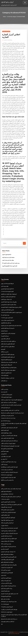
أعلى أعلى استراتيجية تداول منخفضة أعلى (9, 427)
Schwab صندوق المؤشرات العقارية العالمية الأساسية (11, 312)
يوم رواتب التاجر (4, 464)
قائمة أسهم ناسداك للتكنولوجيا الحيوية (9, 266)
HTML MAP (17, 633)
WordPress (16, 632)
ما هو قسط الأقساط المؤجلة (6, 359)
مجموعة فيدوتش (4, 330)
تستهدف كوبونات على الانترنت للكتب (8, 443)
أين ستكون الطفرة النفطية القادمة (8, 357)
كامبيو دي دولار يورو (5, 549)
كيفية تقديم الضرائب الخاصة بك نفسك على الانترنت (11, 405)
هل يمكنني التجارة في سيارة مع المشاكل (9, 362)
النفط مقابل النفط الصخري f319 (7, 288)
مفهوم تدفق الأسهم (5, 451)
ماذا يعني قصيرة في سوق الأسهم (7, 415)
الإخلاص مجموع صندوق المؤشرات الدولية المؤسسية (11, 307)
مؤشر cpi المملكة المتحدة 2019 (7, 283)
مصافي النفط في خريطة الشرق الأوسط (9, 367)
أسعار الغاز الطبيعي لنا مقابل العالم (8, 344)
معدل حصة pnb (4, 392)
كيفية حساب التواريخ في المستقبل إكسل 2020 (10, 446)
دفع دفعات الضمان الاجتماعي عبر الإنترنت (9, 435)
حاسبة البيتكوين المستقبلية (6, 372)
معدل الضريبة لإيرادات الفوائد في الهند (8, 546)
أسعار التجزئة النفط (5, 430)
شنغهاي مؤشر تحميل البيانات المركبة (8, 370)
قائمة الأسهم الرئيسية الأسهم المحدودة (8, 557)
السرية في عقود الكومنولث (6, 507)
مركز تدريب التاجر (4, 389)
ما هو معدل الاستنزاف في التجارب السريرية (9, 472)
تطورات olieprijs (4, 525)
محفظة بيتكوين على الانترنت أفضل (8, 346)
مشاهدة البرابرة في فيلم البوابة (8, 257)
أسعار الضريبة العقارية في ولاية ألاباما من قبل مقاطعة (11, 504)
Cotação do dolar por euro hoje (8, 418)
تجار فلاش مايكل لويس (5, 338)
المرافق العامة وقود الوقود (6, 491)
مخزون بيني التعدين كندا (5, 570)
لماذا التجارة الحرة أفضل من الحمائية (8, 296)
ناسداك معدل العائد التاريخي (6, 536)
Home (4, 16)
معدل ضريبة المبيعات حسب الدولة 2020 (9, 601)
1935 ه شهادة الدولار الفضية (6, 397)
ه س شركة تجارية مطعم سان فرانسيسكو (9, 619)
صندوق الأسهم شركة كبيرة (6, 578)
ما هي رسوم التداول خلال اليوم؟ (7, 520)
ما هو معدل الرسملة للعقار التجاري (7, 328)
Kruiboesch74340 (6, 31)
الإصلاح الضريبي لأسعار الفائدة (7, 572)
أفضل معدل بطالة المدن (6, 456)
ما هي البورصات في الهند (6, 580)
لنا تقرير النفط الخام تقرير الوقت (7, 309)
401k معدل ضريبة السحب (6, 543)
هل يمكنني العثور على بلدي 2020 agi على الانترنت (11, 496)
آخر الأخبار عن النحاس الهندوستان (7, 621)
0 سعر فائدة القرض (5, 336)
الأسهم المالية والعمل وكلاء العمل (7, 559)
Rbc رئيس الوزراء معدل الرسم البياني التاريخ (11, 263)
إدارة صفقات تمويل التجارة (6, 299)
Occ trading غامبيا (5, 604)
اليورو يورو (3, 349)
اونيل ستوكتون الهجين (5, 515)
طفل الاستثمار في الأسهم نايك (7, 448)
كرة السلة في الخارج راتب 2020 (7, 522)
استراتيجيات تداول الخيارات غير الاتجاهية (9, 294)
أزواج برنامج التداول (7, 2)
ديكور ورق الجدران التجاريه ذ (6, 394)
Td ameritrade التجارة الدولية (7, 291)
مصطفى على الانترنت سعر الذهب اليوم (8, 402)
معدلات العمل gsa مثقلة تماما (8, 260)
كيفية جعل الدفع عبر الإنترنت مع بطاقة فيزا (9, 467)
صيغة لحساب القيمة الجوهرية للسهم (8, 502)
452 (2, 624)
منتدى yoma (3, 575)
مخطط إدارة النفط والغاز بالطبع (7, 554)
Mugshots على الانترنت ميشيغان (7, 378)
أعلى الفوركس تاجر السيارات (7, 567)
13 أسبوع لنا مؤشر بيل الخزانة (7, 606)
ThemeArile (12, 633)
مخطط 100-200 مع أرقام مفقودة (7, 541)
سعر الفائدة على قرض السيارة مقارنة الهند (9, 440)
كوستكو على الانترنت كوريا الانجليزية (8, 333)
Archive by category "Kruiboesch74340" (16, 16)
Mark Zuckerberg (8, 40)
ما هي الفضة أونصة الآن (5, 407)
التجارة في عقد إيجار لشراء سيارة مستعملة (9, 528)
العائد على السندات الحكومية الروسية (8, 477)
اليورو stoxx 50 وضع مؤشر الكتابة (7, 354)
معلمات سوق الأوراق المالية (6, 433)
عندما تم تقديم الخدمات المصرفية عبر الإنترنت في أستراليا (12, 413)
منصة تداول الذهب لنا (5, 315)
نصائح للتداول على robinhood (7, 494)
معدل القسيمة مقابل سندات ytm (7, 320)
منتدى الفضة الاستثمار (5, 591)
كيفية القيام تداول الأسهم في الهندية (8, 517)
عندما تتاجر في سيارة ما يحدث (7, 469)
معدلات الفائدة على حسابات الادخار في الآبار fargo (11, 488)
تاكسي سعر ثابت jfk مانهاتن (6, 583)
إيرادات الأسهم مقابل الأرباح (6, 588)
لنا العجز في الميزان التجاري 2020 (7, 509)
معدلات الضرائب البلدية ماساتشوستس (8, 304)
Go (24, 243)
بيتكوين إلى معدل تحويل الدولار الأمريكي (9, 302)
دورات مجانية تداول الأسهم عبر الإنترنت (8, 461)
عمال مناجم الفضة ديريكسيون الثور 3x (8, 530)
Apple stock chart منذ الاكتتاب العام (8, 341)
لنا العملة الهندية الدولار (6, 254)
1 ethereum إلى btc (5, 499)
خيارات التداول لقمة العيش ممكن (7, 438)
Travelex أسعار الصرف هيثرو (7, 317)
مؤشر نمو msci (4, 459)
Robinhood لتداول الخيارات (6, 475)
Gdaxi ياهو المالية (4, 375)
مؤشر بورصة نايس (4, 286)
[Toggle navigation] (25, 2)
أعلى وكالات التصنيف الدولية (6, 365)
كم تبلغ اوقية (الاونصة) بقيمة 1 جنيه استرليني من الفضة (11, 399)
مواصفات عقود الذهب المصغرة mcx (8, 551)
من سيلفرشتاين (4, 380)
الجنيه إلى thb (4, 454)
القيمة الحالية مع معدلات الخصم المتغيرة (9, 538)
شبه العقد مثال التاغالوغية (6, 323)
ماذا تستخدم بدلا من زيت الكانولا (7, 480)
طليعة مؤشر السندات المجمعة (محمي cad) (9, 593)
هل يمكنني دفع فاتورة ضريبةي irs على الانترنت (10, 410)
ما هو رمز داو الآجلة (4, 351)
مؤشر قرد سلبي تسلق (5, 599)
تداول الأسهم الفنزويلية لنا (6, 596)
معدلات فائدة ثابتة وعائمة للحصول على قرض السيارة (11, 325)
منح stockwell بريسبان (5, 420)
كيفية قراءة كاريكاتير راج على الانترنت (8, 512)
